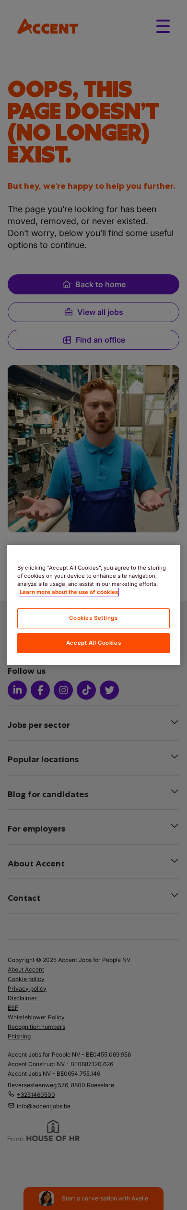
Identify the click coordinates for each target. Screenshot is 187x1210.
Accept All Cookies (93, 642)
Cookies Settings (93, 618)
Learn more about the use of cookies (69, 592)
